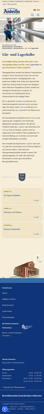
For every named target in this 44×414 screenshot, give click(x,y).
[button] (4, 409)
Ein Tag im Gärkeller (12, 195)
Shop (4, 4)
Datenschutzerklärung (27, 407)
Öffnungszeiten (12, 4)
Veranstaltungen (8, 317)
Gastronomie (7, 311)
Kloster (4, 293)
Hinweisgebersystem (9, 409)
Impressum (13, 407)
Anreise (4, 1)
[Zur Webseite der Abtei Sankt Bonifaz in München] (25, 265)
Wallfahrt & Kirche (8, 299)
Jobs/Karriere (19, 1)
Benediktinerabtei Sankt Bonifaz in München (22, 396)
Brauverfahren (18, 48)
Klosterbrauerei (7, 46)
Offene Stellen (30, 409)
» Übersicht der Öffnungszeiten (13, 387)
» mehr (36, 200)
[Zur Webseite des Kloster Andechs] (3, 277)
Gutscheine (28, 1)
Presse (36, 1)
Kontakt (11, 1)
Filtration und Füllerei (12, 212)
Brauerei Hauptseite (12, 229)
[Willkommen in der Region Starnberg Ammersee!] (27, 327)
